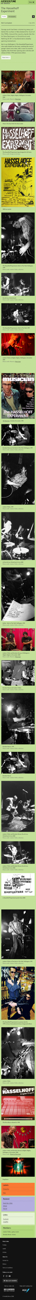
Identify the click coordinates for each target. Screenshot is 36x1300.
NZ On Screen (9, 1290)
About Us (5, 1257)
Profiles (4, 1245)
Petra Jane (18, 99)
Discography (12, 16)
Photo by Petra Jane (15, 1154)
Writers (4, 1264)
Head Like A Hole (7, 1203)
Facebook (33, 16)
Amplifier (5, 1222)
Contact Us (5, 1260)
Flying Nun (6, 1189)
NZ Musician (6, 421)
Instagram (7, 1276)
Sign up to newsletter (11, 1280)
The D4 (5, 1208)
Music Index (6, 1241)
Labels (4, 1248)
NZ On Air (26, 1290)
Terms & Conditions (8, 1267)
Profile (4, 16)
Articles (4, 1252)
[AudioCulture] (8, 2)
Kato (4, 1193)
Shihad (5, 1206)
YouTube (10, 1276)
